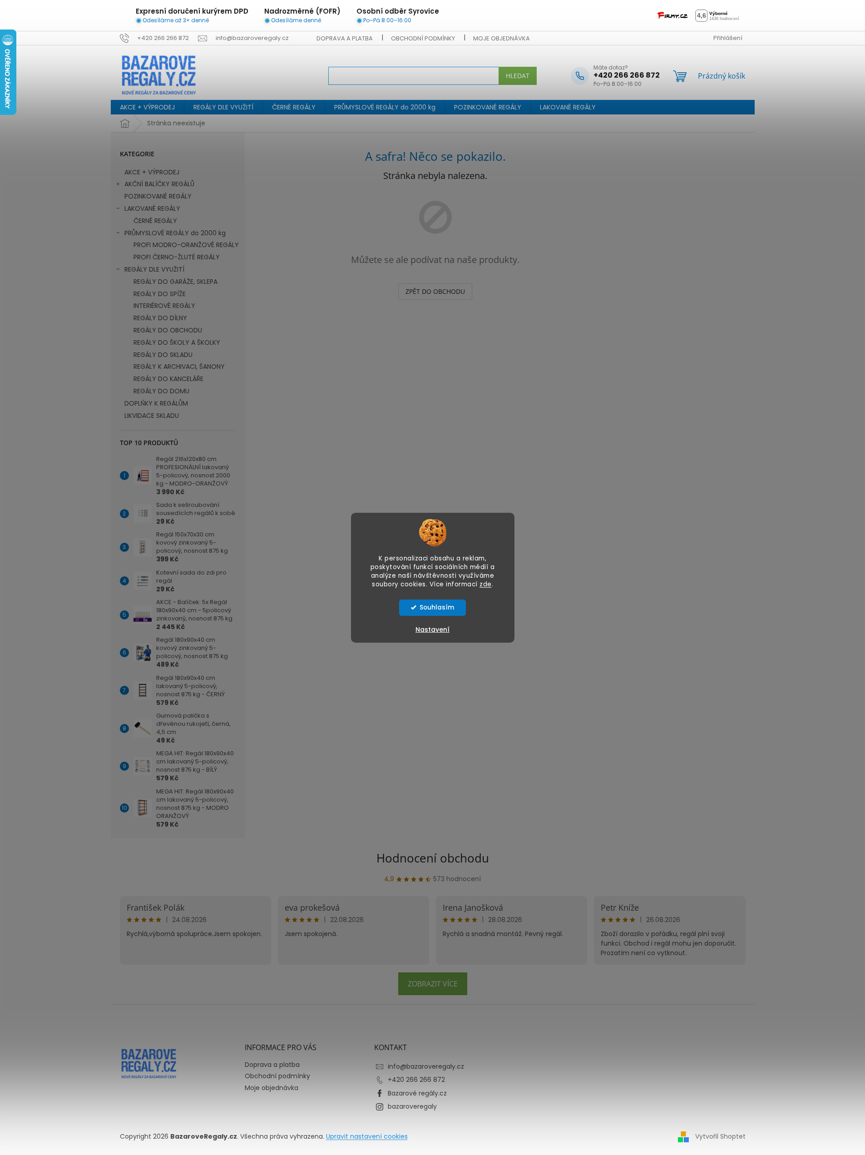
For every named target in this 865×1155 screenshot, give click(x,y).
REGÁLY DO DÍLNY (160, 317)
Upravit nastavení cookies (367, 1136)
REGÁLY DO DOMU (161, 391)
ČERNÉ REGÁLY (155, 220)
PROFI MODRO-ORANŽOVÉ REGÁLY (186, 244)
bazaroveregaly (412, 1106)
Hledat (517, 75)
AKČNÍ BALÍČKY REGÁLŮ (159, 183)
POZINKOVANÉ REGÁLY (158, 196)
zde (485, 584)
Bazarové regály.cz (417, 1093)
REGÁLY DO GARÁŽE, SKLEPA (175, 281)
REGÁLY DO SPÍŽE (159, 293)
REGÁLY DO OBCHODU (167, 330)
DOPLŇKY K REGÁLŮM (156, 403)
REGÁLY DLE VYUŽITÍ (154, 269)
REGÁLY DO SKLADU (163, 354)
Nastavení (432, 629)
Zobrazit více (433, 984)
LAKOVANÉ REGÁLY (152, 208)
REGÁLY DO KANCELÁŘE (168, 378)
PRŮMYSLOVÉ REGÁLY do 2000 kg (175, 233)
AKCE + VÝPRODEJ (151, 172)
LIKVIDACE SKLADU (151, 415)
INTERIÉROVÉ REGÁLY (164, 305)
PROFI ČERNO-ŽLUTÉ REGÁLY (176, 257)
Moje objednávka (501, 38)
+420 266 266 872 (416, 1079)
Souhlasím (437, 607)
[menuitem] (147, 107)
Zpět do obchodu (435, 291)
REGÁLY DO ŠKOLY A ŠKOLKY (176, 342)
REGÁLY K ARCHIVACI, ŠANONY (179, 366)
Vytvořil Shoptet (720, 1136)
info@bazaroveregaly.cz (426, 1066)
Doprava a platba (344, 38)
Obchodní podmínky (423, 38)
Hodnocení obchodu (432, 858)
